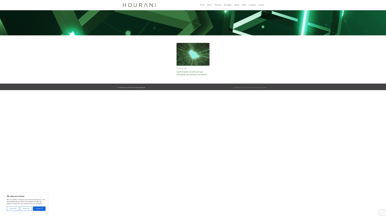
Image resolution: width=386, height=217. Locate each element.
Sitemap (263, 87)
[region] (26, 203)
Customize (13, 208)
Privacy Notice (244, 87)
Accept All (39, 208)
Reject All (26, 208)
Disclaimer (236, 87)
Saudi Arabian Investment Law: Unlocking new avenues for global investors (191, 74)
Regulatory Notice (255, 87)
